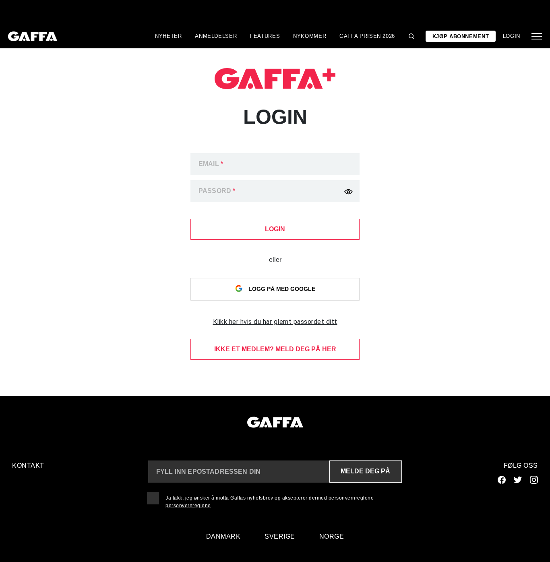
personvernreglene (188, 505)
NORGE (331, 536)
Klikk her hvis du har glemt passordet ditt (275, 322)
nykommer (309, 36)
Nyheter (168, 36)
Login (511, 36)
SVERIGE (280, 536)
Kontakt (28, 465)
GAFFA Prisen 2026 (367, 36)
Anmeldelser (216, 36)
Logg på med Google (281, 289)
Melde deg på (365, 471)
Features (265, 36)
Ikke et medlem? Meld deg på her (275, 349)
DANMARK (223, 536)
